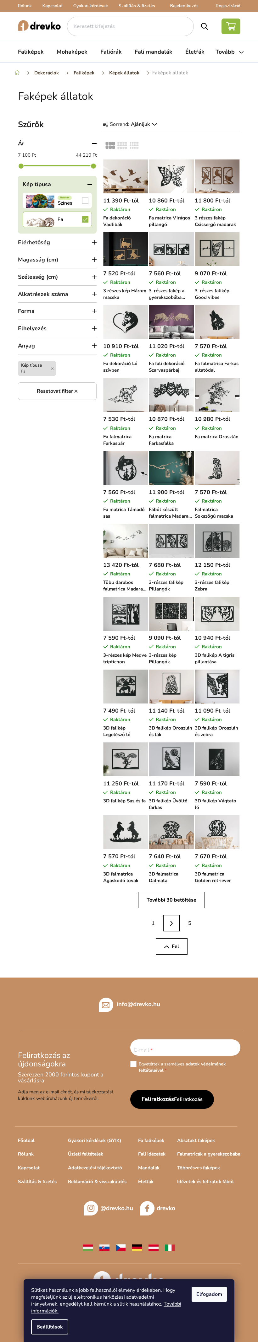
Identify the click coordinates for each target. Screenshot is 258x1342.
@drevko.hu (116, 1208)
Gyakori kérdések (90, 6)
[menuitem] (31, 51)
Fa (57, 219)
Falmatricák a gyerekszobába (208, 1154)
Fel (175, 946)
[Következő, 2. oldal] (171, 923)
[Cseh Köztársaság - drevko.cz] (121, 1247)
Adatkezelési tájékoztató (95, 1168)
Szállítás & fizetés (137, 6)
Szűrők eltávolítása (57, 391)
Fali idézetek (151, 1154)
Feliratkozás (188, 1099)
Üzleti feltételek (85, 1154)
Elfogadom (209, 1294)
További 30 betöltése (171, 900)
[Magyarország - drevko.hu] (88, 1247)
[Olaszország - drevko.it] (170, 1247)
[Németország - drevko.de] (137, 1247)
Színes (57, 200)
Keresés (204, 26)
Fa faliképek (151, 1140)
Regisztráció (228, 6)
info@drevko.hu (138, 1004)
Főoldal (26, 1140)
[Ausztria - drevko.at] (154, 1247)
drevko (166, 1208)
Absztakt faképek (196, 1140)
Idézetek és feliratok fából (205, 1181)
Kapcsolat (52, 6)
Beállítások (49, 1326)
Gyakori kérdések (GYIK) (94, 1140)
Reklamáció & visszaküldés (97, 1181)
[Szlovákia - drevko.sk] (104, 1247)
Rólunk (25, 6)
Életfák (146, 1181)
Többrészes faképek (198, 1168)
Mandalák (149, 1168)
